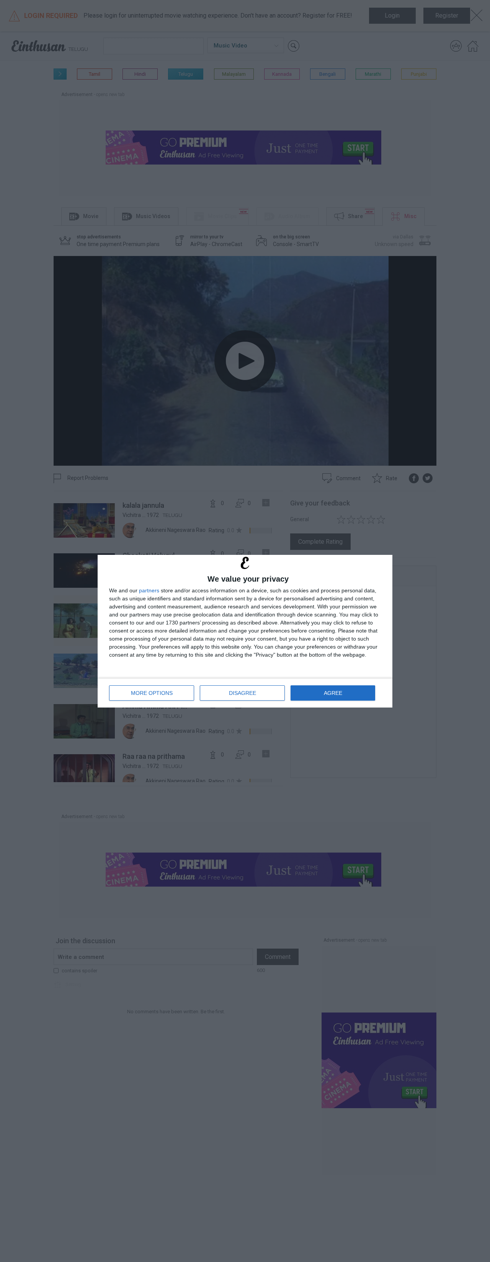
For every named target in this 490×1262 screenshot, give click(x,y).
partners (149, 590)
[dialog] (245, 631)
